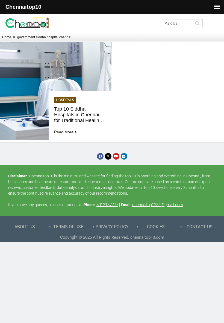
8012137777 (107, 204)
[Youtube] (116, 156)
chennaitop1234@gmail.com (157, 204)
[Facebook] (100, 156)
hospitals (65, 100)
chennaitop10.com (147, 237)
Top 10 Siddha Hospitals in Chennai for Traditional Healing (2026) (78, 114)
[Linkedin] (124, 156)
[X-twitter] (108, 156)
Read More (63, 132)
